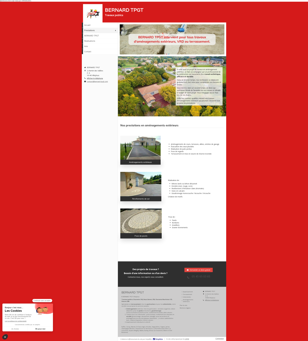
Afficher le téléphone (95, 78)
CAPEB (187, 339)
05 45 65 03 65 (201, 276)
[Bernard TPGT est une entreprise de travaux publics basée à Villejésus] (92, 13)
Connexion (219, 338)
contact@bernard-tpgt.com (97, 81)
